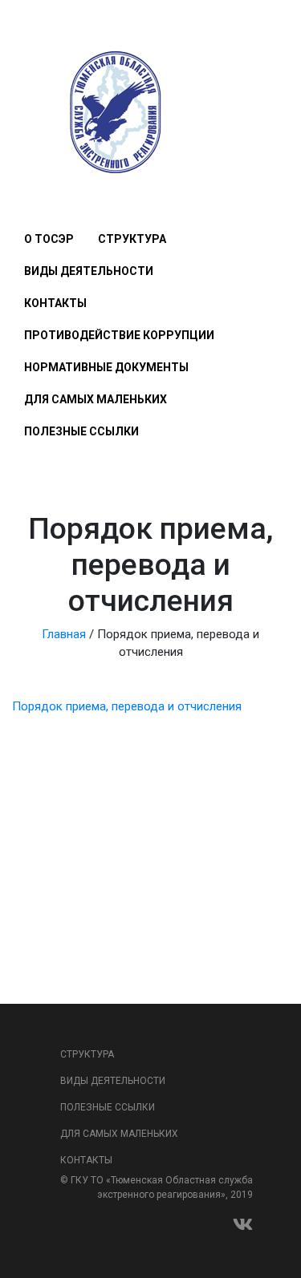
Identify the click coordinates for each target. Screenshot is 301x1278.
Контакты (55, 303)
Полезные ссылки (81, 431)
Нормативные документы (106, 367)
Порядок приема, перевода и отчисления (127, 706)
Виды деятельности (88, 271)
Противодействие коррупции (119, 335)
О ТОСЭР (49, 239)
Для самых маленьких (95, 399)
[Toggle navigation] (33, 191)
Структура (132, 239)
